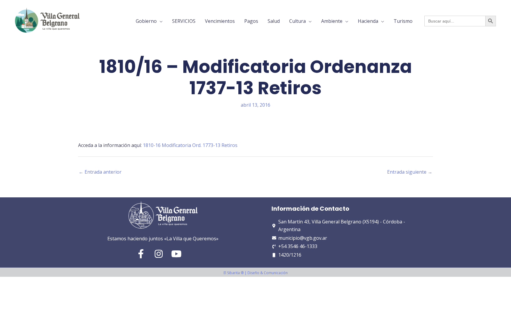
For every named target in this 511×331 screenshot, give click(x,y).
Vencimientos (220, 21)
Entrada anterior (100, 172)
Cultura (297, 21)
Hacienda (368, 21)
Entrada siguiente (409, 172)
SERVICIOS (183, 21)
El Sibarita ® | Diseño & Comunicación (256, 272)
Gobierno (146, 21)
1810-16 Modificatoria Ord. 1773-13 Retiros (190, 145)
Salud (274, 21)
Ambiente (331, 21)
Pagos (251, 21)
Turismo (403, 21)
